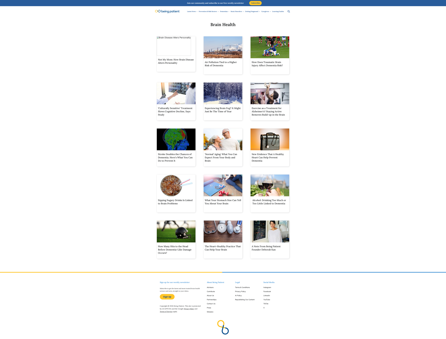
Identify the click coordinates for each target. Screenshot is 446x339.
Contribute (211, 291)
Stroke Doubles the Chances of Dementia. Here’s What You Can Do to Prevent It (175, 157)
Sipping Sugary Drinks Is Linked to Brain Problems (175, 202)
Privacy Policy (189, 309)
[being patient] (167, 11)
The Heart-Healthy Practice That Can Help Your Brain (223, 248)
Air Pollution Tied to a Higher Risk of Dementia (221, 64)
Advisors (210, 287)
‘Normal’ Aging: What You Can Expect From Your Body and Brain (221, 157)
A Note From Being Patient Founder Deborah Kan (266, 248)
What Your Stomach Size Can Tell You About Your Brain (223, 202)
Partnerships (211, 300)
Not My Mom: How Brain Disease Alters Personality (176, 61)
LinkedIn (266, 295)
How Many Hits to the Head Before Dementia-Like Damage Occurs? (175, 249)
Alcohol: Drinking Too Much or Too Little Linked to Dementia (269, 202)
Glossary (210, 312)
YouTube (266, 300)
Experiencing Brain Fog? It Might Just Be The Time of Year (223, 110)
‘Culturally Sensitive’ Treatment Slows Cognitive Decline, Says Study (175, 111)
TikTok (265, 304)
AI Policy (238, 295)
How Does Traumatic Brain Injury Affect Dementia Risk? (267, 64)
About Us (210, 295)
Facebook (267, 291)
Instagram (267, 287)
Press (209, 308)
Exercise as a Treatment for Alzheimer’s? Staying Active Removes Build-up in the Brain (268, 111)
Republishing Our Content (245, 300)
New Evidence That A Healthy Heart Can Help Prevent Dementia (268, 157)
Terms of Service (166, 312)
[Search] (287, 11)
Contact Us (211, 304)
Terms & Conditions (242, 287)
